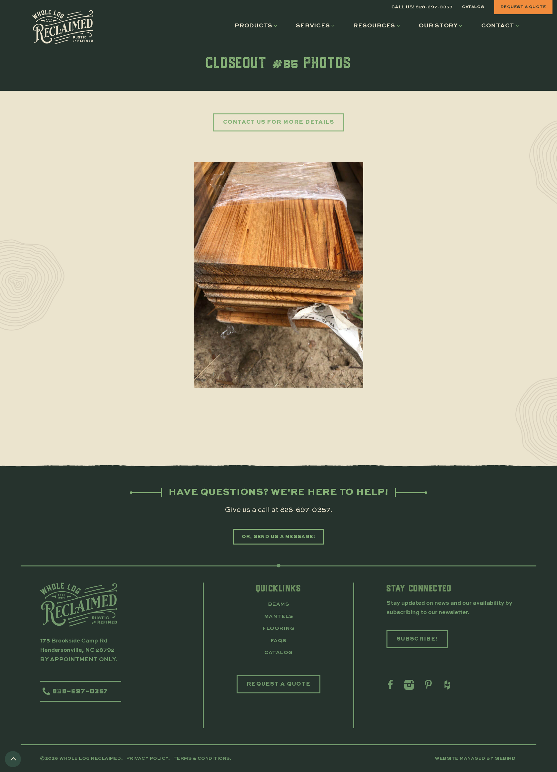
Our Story (438, 26)
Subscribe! (417, 639)
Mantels (278, 616)
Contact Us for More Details (278, 122)
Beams (278, 604)
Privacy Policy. (148, 758)
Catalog (473, 7)
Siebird (505, 758)
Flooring (278, 628)
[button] (257, 26)
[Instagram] (408, 685)
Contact (497, 26)
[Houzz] (446, 685)
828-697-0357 (305, 510)
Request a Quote (523, 7)
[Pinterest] (427, 685)
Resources (374, 26)
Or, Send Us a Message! (279, 536)
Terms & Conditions (201, 758)
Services (313, 26)
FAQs (278, 640)
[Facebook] (389, 685)
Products (253, 26)
